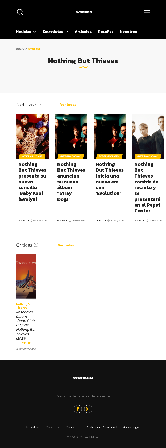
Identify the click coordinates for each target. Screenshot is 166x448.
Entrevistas (53, 31)
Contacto (73, 427)
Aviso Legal (131, 427)
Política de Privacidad (101, 427)
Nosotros (128, 31)
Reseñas (106, 31)
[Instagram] (88, 409)
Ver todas (68, 105)
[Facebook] (78, 409)
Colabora (53, 427)
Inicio (20, 48)
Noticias (23, 31)
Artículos (83, 31)
